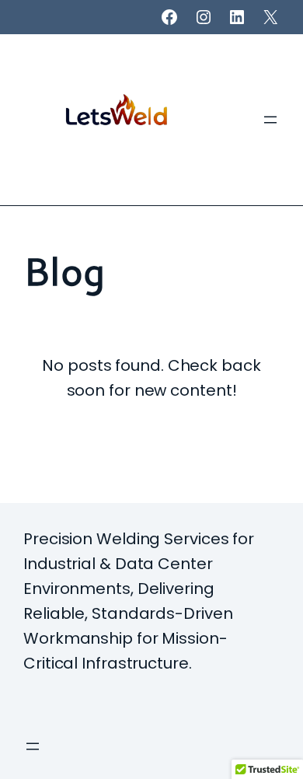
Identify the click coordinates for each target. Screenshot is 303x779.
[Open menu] (270, 119)
